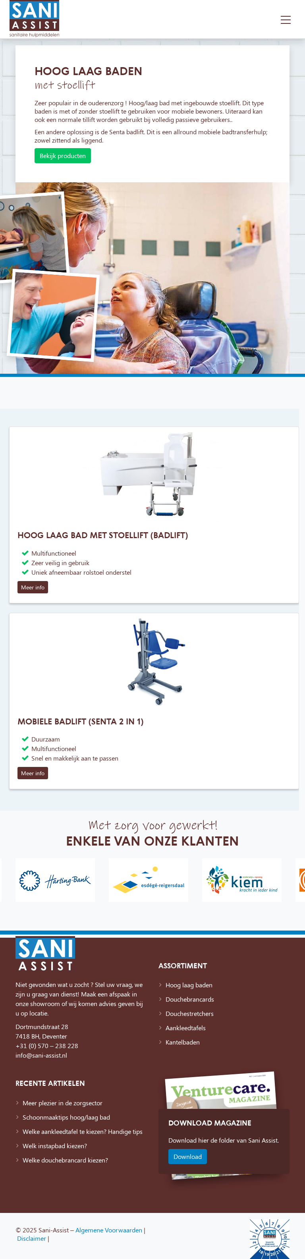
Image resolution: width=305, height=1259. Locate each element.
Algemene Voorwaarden (108, 1230)
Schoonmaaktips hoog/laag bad (66, 1117)
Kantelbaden (183, 1042)
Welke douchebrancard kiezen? (65, 1160)
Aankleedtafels (186, 1027)
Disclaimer (31, 1238)
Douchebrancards (190, 999)
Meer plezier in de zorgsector (62, 1103)
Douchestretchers (190, 1013)
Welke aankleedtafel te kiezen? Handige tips (83, 1131)
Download (188, 1156)
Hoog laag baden (189, 985)
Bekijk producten (63, 155)
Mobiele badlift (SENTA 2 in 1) (80, 721)
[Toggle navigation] (285, 19)
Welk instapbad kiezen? (55, 1145)
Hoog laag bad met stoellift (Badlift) (102, 535)
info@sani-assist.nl (41, 1055)
